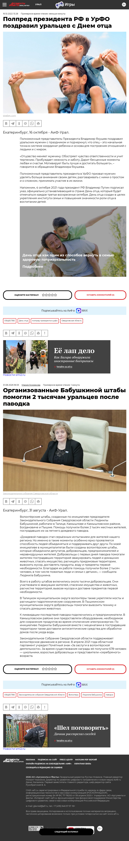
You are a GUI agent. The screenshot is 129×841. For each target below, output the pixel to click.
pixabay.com (9, 115)
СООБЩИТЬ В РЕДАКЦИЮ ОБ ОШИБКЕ (44, 768)
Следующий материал (66, 832)
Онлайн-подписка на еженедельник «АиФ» (49, 764)
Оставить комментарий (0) (100, 295)
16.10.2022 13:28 (10, 13)
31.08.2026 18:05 (11, 385)
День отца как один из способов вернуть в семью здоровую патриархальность (68, 257)
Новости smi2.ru (14, 374)
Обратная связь (82, 764)
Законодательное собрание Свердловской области (30, 493)
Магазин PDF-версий (86, 760)
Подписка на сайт (47, 760)
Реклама (30, 760)
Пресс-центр (66, 760)
